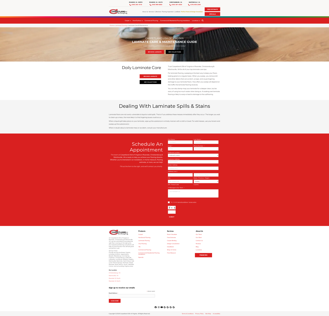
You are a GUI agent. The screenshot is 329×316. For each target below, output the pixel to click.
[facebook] (155, 307)
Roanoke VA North (114, 281)
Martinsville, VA (113, 275)
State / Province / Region (201, 178)
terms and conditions (138, 314)
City (169, 178)
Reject (201, 313)
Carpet (127, 20)
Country (196, 184)
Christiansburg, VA (114, 273)
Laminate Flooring (121, 25)
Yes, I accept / (183, 202)
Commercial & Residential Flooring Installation (175, 20)
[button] (212, 9)
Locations (195, 20)
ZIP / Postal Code (173, 184)
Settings (211, 313)
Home (112, 25)
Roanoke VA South (114, 278)
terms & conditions (183, 202)
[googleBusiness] (164, 307)
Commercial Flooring (151, 20)
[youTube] (161, 307)
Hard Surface (137, 20)
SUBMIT (171, 217)
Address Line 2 (172, 171)
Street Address (172, 165)
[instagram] (158, 307)
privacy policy (192, 202)
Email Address (113, 293)
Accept (190, 313)
